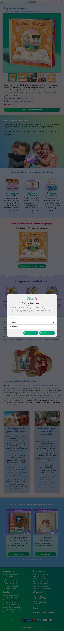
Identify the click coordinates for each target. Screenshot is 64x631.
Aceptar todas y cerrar (47, 333)
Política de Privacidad (28, 312)
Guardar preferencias (30, 333)
